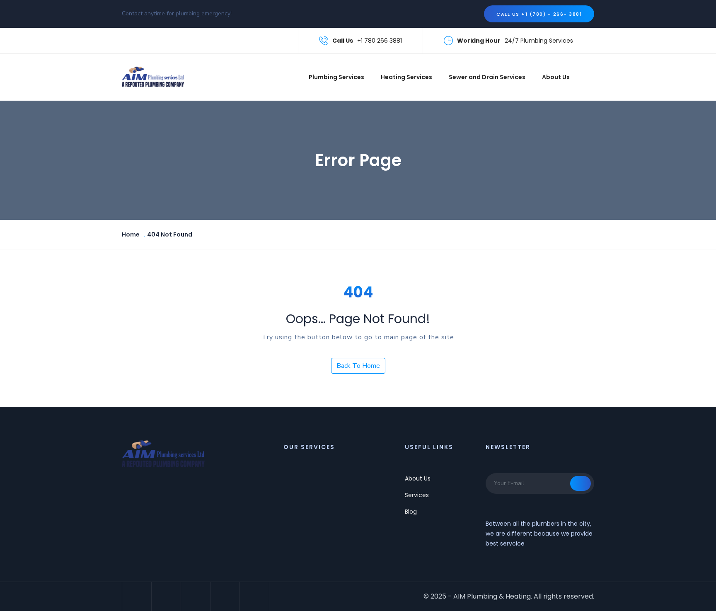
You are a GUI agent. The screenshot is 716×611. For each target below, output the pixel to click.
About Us (556, 77)
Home (131, 234)
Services (417, 495)
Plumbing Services (336, 77)
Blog (411, 511)
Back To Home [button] (358, 365)
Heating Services (406, 77)
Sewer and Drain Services (487, 77)
